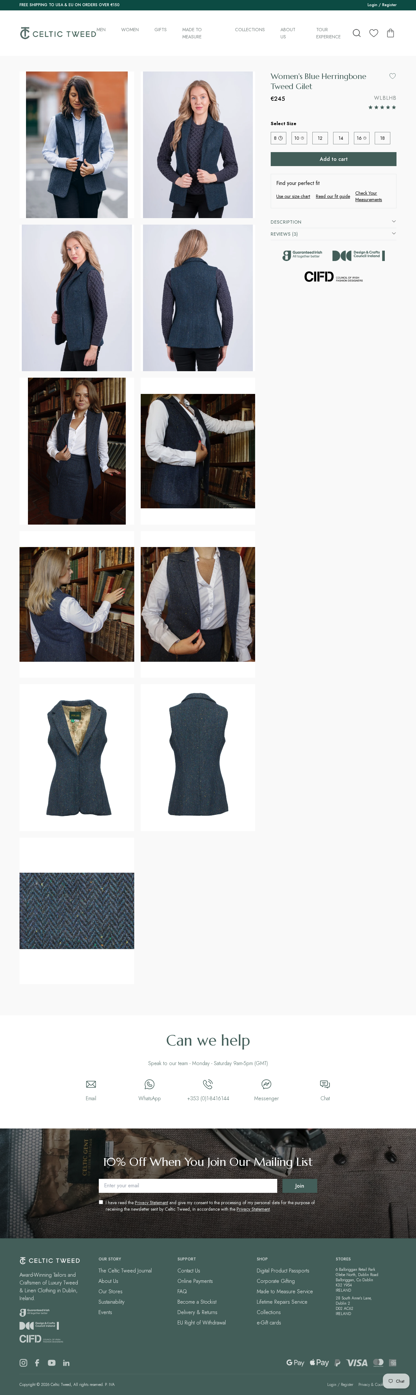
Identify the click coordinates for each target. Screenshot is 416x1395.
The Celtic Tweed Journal (125, 1270)
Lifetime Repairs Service (282, 1302)
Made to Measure (192, 33)
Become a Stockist (196, 1302)
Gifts (160, 29)
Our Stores (110, 1291)
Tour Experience (328, 33)
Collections (250, 29)
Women (130, 29)
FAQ (182, 1291)
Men (101, 29)
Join (299, 1186)
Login (372, 5)
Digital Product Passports (283, 1270)
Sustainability (111, 1302)
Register (389, 5)
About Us (287, 33)
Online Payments (195, 1281)
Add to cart (334, 159)
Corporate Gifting (276, 1281)
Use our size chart (293, 196)
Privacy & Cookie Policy (377, 1385)
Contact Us (188, 1270)
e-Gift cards (269, 1322)
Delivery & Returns (197, 1312)
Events (105, 1312)
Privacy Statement (151, 1202)
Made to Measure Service (285, 1291)
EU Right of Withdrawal (201, 1322)
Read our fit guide (333, 196)
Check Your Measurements (368, 196)
